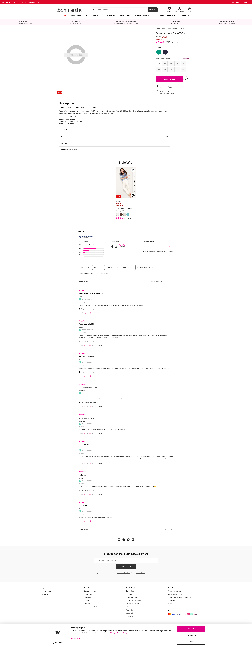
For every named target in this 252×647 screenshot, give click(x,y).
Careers (87, 600)
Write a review (175, 42)
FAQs (128, 607)
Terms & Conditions (175, 594)
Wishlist (45, 594)
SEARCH (152, 9)
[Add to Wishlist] (186, 79)
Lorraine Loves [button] (109, 16)
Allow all (191, 629)
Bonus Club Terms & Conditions (179, 597)
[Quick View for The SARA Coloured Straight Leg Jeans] (133, 195)
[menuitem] (247, 2)
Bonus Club (88, 594)
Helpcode (129, 594)
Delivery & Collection (133, 600)
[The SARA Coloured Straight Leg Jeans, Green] (127, 214)
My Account (46, 591)
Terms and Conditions (123, 573)
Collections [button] (184, 16)
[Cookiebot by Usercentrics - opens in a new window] (57, 643)
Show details (75, 638)
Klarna (170, 603)
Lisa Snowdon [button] (124, 16)
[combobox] (120, 9)
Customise (189, 635)
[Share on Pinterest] (133, 539)
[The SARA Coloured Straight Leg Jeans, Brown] (121, 214)
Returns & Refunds (132, 603)
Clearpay (171, 600)
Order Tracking (131, 597)
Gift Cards (129, 616)
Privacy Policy (140, 573)
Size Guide (186, 58)
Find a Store (130, 610)
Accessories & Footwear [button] (165, 16)
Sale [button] (64, 16)
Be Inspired (88, 597)
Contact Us (130, 591)
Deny (190, 642)
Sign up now (126, 566)
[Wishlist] (133, 170)
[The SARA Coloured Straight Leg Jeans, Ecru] (124, 214)
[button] (247, 2)
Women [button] (96, 16)
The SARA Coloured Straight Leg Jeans (124, 209)
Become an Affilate (91, 607)
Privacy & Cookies (174, 591)
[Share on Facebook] (119, 539)
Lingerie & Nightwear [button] (142, 16)
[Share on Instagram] (123, 539)
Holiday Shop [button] (75, 16)
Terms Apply (169, 93)
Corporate (87, 603)
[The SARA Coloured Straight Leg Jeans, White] (117, 214)
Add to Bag (170, 79)
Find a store (234, 2)
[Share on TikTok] (128, 539)
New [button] (86, 16)
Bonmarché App (90, 591)
